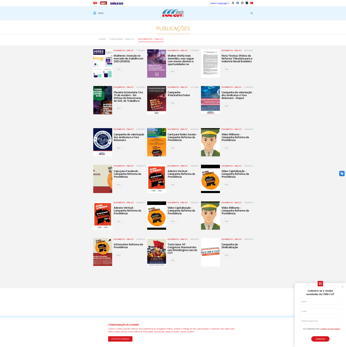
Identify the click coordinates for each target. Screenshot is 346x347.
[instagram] (242, 2)
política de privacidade (330, 328)
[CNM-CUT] (173, 13)
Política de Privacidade (143, 331)
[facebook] (237, 2)
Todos (102, 39)
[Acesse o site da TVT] (95, 3)
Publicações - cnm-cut (122, 39)
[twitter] (233, 2)
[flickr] (246, 2)
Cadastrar (320, 339)
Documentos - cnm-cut (151, 39)
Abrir (119, 69)
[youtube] (251, 2)
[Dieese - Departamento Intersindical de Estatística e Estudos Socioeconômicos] (117, 3)
